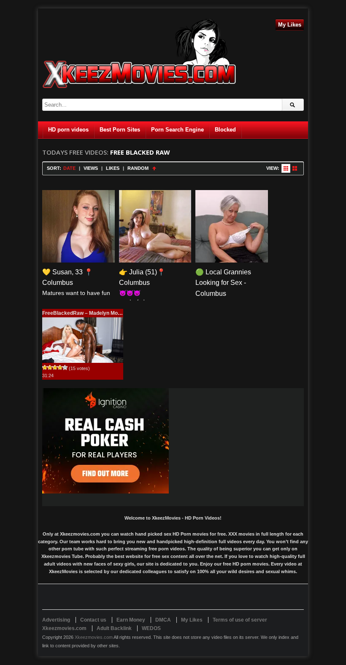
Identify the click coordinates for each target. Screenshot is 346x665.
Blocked (225, 129)
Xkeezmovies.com (94, 637)
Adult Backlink (114, 628)
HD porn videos (68, 129)
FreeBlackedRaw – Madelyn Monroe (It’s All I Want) (103, 313)
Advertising (56, 620)
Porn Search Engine (177, 129)
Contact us (93, 620)
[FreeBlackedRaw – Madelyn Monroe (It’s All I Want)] (82, 340)
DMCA (163, 620)
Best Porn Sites (120, 129)
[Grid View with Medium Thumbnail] (294, 168)
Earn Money (130, 620)
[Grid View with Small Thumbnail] (285, 168)
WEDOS (151, 628)
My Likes (289, 24)
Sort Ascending (154, 168)
